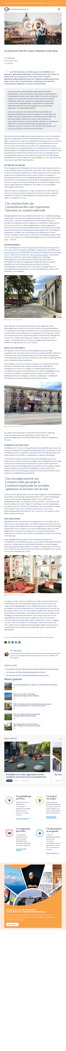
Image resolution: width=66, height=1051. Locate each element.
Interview (17, 780)
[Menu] (59, 9)
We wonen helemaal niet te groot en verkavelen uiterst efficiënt (35, 685)
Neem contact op (52, 853)
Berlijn (19, 128)
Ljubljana (11, 128)
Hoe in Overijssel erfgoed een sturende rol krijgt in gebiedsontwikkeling (26, 715)
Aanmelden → (12, 924)
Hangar (12, 526)
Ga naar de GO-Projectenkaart (51, 817)
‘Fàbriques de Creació (48, 146)
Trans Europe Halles (40, 255)
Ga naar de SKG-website (21, 849)
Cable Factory (42, 250)
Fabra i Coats (33, 542)
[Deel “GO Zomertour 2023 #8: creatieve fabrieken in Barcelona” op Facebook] (12, 642)
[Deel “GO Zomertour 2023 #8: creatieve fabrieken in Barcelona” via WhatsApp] (9, 642)
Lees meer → (54, 3)
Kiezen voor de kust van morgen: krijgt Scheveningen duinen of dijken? (26, 695)
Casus (6, 71)
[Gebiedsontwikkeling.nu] (29, 9)
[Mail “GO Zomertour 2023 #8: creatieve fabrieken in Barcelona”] (19, 642)
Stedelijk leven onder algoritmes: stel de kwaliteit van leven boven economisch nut (26, 775)
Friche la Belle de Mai (12, 252)
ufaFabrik (23, 250)
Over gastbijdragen (22, 818)
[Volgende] (60, 739)
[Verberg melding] (62, 3)
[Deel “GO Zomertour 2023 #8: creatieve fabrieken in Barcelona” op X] (5, 642)
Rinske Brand (10, 58)
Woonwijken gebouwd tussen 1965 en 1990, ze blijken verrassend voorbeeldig (26, 725)
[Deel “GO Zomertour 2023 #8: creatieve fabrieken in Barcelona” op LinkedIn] (16, 642)
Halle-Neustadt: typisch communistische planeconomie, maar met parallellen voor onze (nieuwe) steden (32, 705)
